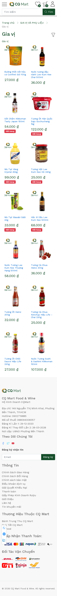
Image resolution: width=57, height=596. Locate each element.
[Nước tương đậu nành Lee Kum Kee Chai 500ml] (42, 56)
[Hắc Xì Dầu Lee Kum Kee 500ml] (42, 201)
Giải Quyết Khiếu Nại (14, 487)
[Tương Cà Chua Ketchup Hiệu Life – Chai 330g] (42, 296)
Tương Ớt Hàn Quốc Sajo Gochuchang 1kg (41, 121)
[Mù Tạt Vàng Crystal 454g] (15, 153)
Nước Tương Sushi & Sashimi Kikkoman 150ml (41, 361)
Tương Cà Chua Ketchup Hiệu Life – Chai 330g (41, 315)
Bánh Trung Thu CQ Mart (17, 521)
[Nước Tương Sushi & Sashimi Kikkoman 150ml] (42, 343)
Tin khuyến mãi (11, 506)
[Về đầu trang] (48, 576)
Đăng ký (48, 457)
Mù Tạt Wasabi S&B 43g (15, 218)
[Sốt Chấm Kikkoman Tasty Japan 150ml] (15, 103)
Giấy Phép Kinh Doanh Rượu (19, 495)
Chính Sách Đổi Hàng (15, 476)
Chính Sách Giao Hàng (15, 472)
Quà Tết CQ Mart (12, 524)
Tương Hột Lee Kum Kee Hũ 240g (41, 170)
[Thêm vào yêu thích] (9, 66)
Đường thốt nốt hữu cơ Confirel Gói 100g (15, 73)
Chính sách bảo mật (14, 479)
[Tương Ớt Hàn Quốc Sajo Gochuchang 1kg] (42, 103)
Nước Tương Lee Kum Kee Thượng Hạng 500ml (13, 268)
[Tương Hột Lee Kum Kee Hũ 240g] (42, 153)
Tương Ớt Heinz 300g (12, 313)
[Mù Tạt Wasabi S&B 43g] (15, 201)
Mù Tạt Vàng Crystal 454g (11, 170)
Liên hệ (6, 502)
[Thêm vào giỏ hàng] (21, 66)
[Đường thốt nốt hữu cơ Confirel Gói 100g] (15, 56)
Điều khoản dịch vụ (13, 483)
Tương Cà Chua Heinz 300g (39, 266)
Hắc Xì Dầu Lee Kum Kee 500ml (39, 218)
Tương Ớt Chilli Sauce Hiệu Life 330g (12, 361)
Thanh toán (9, 491)
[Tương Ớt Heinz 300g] (15, 296)
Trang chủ (8, 22)
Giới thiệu (8, 499)
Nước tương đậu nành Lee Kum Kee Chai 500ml (41, 74)
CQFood (6, 528)
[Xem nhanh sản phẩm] (15, 66)
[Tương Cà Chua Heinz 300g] (42, 249)
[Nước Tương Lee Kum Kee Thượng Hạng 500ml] (15, 249)
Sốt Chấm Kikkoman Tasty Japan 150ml (15, 120)
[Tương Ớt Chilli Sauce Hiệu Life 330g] (15, 343)
